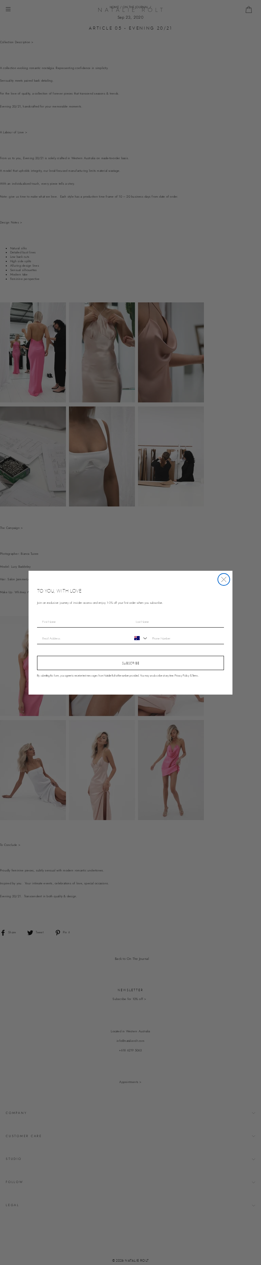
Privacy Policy (182, 675)
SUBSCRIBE (130, 663)
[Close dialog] (224, 579)
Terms (195, 675)
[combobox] (139, 638)
